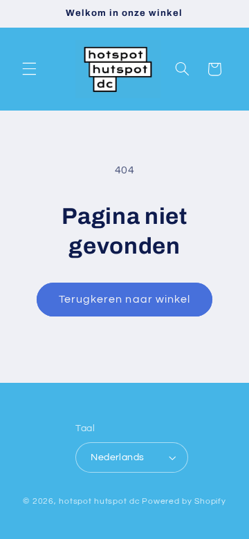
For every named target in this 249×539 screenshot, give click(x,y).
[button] (29, 69)
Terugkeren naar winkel (124, 299)
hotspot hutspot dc (99, 501)
